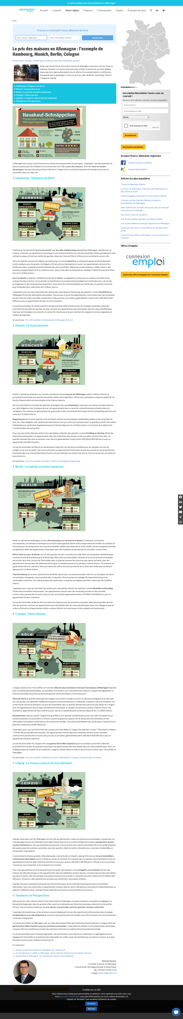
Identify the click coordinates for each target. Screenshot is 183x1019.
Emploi (119, 10)
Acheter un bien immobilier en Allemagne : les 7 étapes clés (40, 950)
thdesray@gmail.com (107, 973)
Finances (88, 10)
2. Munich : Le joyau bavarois (27, 89)
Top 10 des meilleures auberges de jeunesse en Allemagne (145, 223)
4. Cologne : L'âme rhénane (26, 95)
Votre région (72, 10)
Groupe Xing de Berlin (137, 169)
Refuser (91, 1009)
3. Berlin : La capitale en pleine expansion (32, 92)
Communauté (104, 10)
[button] (176, 1012)
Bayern (21, 60)
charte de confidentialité (70, 996)
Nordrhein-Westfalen (63, 60)
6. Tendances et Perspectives (27, 101)
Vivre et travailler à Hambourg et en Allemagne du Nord (49, 320)
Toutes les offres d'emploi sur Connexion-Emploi (145, 274)
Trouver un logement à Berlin (133, 184)
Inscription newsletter (133, 147)
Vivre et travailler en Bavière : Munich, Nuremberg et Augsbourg (52, 461)
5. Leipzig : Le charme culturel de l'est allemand (35, 98)
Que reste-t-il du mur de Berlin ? (134, 214)
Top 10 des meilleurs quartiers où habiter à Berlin (141, 219)
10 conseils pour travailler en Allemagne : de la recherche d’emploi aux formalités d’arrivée (53, 953)
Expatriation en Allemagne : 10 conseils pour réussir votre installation (45, 956)
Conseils (56, 10)
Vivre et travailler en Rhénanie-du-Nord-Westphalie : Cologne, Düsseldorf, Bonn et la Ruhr (63, 757)
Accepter (91, 1003)
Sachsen (76, 60)
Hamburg (49, 60)
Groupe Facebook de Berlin (140, 162)
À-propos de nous (136, 10)
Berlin (15, 21)
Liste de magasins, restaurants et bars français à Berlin (143, 196)
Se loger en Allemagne (34, 60)
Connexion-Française (27, 10)
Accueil (44, 10)
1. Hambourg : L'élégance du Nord (29, 86)
